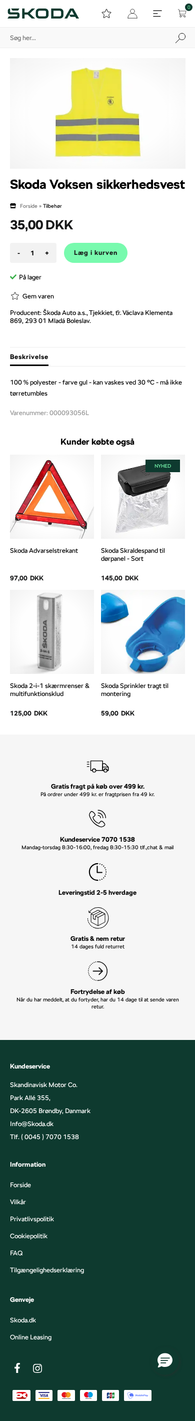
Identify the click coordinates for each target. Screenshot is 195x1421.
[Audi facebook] (17, 1367)
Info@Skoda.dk (32, 1124)
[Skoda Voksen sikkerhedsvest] (98, 113)
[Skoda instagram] (37, 1368)
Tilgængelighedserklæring (47, 1270)
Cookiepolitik (29, 1236)
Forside (29, 205)
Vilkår (18, 1202)
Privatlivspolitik (32, 1219)
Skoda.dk (23, 1320)
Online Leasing (31, 1337)
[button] (165, 1361)
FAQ (16, 1253)
